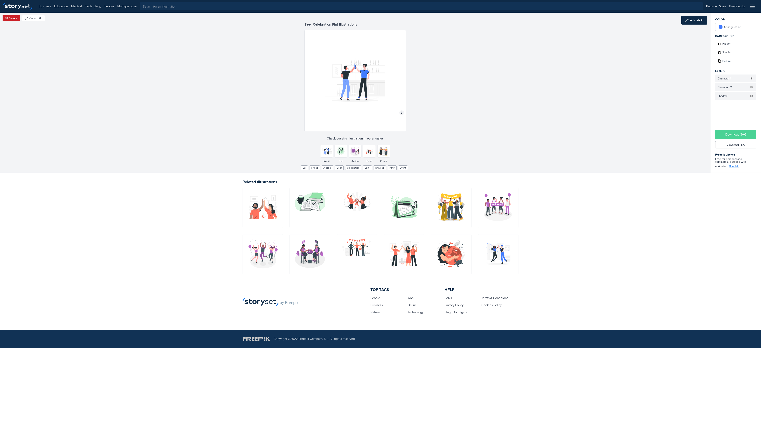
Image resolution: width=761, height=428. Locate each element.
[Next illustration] (401, 112)
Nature (375, 312)
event (403, 167)
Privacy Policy (454, 305)
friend (314, 167)
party (392, 167)
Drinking (379, 167)
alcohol (327, 167)
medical (76, 6)
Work (410, 298)
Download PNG (736, 145)
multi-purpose (127, 6)
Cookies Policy (491, 305)
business (45, 6)
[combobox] (421, 6)
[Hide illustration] (751, 78)
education (61, 6)
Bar (304, 167)
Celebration (353, 167)
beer (339, 167)
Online (412, 305)
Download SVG (735, 134)
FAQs (448, 298)
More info (734, 166)
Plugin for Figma (456, 312)
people (109, 6)
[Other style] (326, 151)
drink (367, 167)
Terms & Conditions (494, 298)
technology (93, 6)
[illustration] (263, 208)
